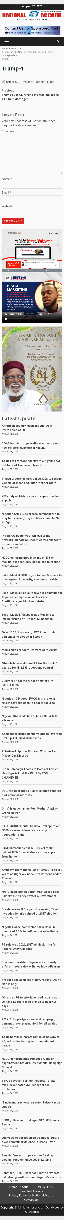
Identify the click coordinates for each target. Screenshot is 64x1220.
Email (6, 192)
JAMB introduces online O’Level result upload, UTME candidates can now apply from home (28, 852)
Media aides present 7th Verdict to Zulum (29, 650)
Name (7, 179)
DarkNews (53, 1207)
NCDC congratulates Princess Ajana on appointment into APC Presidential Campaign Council (32, 1063)
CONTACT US (44, 1187)
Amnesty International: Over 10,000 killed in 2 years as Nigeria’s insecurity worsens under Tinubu (32, 874)
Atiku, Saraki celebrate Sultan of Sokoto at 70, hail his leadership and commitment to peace (30, 1041)
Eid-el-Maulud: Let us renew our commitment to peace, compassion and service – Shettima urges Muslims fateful (32, 597)
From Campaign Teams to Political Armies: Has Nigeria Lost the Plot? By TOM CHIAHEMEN (30, 773)
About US (26, 1187)
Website (7, 206)
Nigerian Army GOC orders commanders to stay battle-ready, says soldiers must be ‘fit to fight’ (31, 518)
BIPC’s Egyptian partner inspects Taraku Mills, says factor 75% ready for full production (28, 1085)
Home (13, 1187)
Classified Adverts (31, 1191)
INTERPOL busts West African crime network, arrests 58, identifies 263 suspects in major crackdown (31, 540)
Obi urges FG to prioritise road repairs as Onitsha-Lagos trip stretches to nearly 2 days (29, 1002)
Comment (9, 131)
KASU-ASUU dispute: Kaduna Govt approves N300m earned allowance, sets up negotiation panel (31, 830)
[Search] (58, 41)
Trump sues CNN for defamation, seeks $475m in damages (30, 95)
